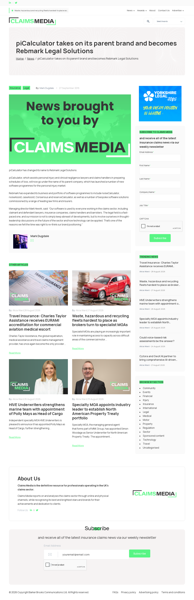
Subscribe (160, 238)
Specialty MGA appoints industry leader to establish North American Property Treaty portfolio (158, 324)
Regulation (149, 427)
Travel (146, 443)
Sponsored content (153, 435)
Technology (149, 439)
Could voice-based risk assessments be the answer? (156, 339)
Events (146, 392)
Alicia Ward (144, 271)
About (152, 10)
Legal (26, 87)
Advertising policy (148, 592)
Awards (141, 10)
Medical (147, 416)
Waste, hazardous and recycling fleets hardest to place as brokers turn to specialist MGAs (54, 10)
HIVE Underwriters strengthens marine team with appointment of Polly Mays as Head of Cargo (159, 303)
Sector (146, 431)
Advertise (177, 10)
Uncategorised (151, 447)
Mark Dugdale (47, 88)
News (130, 10)
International (150, 408)
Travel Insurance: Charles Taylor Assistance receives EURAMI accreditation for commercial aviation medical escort (159, 268)
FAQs (115, 592)
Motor (146, 420)
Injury (146, 400)
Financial (147, 396)
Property (148, 423)
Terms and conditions (173, 592)
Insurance (15, 87)
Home (20, 58)
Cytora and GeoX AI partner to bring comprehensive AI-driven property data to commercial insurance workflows (157, 361)
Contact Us (164, 10)
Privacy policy (128, 592)
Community (149, 388)
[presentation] (161, 226)
